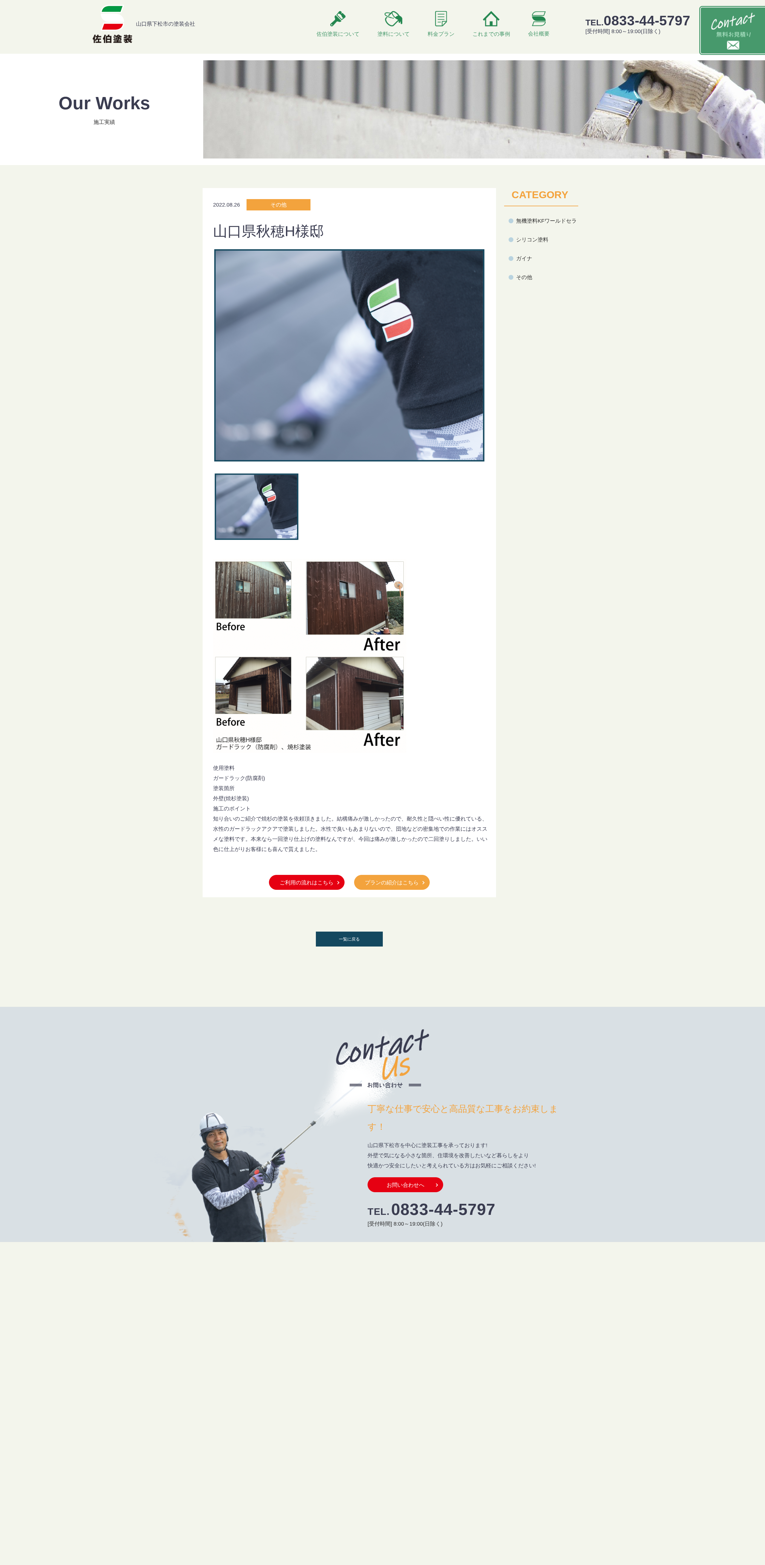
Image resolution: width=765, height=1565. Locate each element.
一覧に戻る (349, 939)
